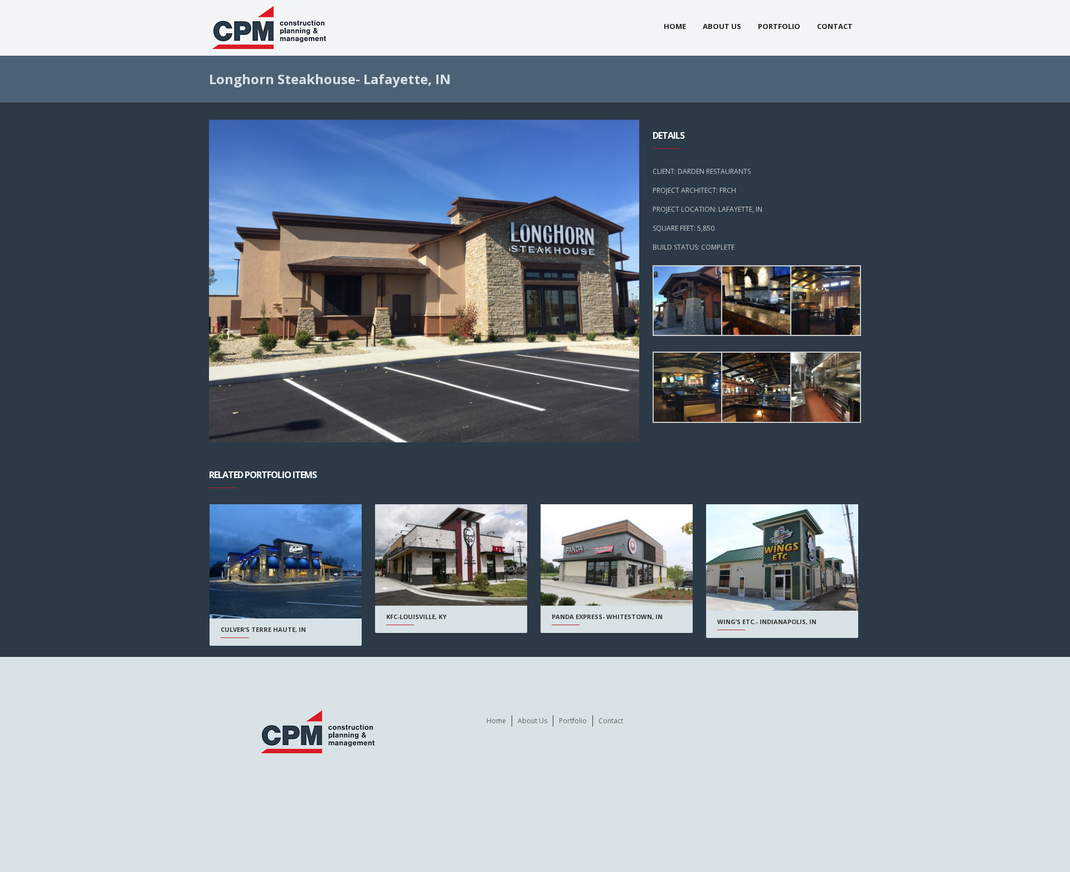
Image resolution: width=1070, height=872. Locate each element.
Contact (835, 26)
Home (675, 26)
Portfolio (779, 26)
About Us (722, 26)
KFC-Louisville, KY (416, 616)
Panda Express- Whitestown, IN (607, 616)
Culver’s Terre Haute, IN (263, 629)
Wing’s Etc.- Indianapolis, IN (766, 621)
